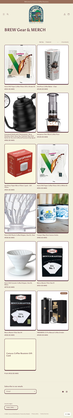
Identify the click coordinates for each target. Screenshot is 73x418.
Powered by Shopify (25, 413)
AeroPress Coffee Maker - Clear (47, 86)
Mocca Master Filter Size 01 (46, 283)
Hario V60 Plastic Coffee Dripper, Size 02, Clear (19, 235)
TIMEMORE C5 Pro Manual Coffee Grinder (50, 332)
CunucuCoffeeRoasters (14, 413)
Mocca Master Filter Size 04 (13, 332)
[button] (4, 14)
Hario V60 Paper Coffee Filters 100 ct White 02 (52, 185)
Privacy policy (35, 413)
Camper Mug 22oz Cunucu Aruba (47, 235)
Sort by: (41, 42)
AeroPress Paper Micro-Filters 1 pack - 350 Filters (18, 186)
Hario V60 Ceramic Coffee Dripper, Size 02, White (18, 283)
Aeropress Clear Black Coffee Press (48, 134)
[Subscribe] (34, 391)
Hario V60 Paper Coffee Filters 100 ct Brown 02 (19, 86)
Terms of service (44, 413)
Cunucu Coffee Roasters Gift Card (19, 354)
